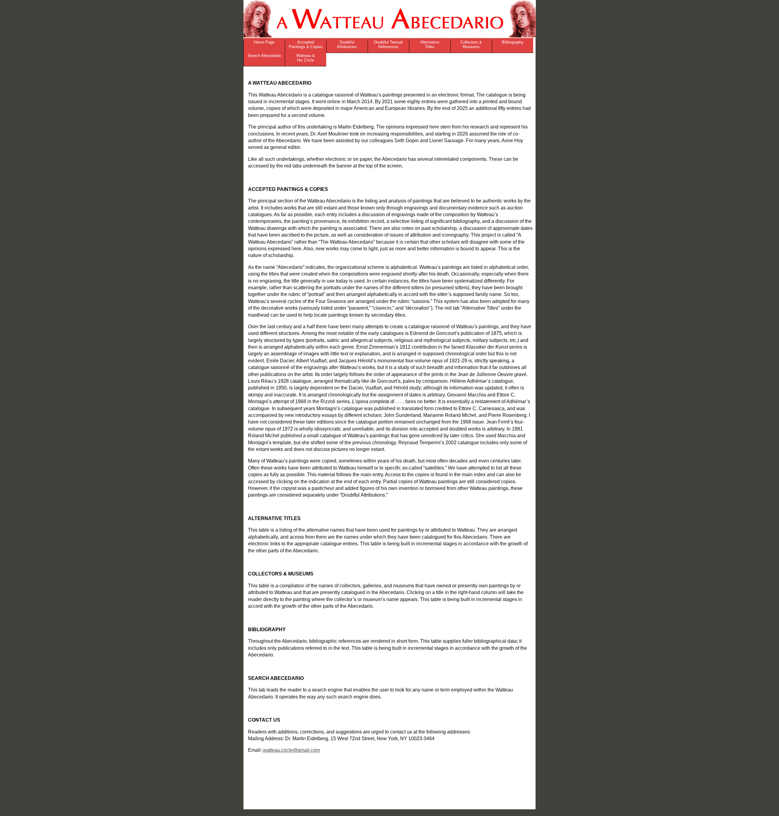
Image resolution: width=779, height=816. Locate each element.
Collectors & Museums (471, 44)
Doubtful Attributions (347, 44)
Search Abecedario (264, 55)
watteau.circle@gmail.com (291, 750)
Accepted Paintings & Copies (306, 44)
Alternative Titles (429, 44)
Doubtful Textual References (388, 44)
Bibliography (512, 42)
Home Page (264, 42)
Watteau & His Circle (305, 57)
